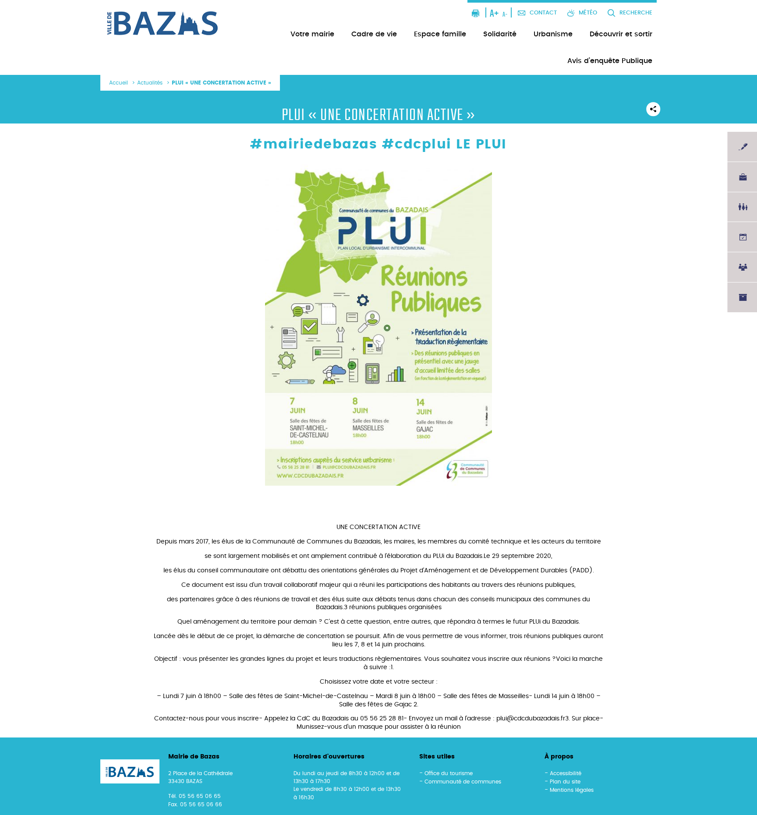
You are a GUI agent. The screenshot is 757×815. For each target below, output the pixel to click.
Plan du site (565, 781)
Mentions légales (572, 790)
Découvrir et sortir (621, 34)
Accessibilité (565, 773)
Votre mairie (312, 34)
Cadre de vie (374, 34)
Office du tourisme (448, 773)
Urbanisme (553, 34)
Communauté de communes (462, 781)
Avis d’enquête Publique (609, 60)
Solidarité (499, 34)
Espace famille (440, 34)
